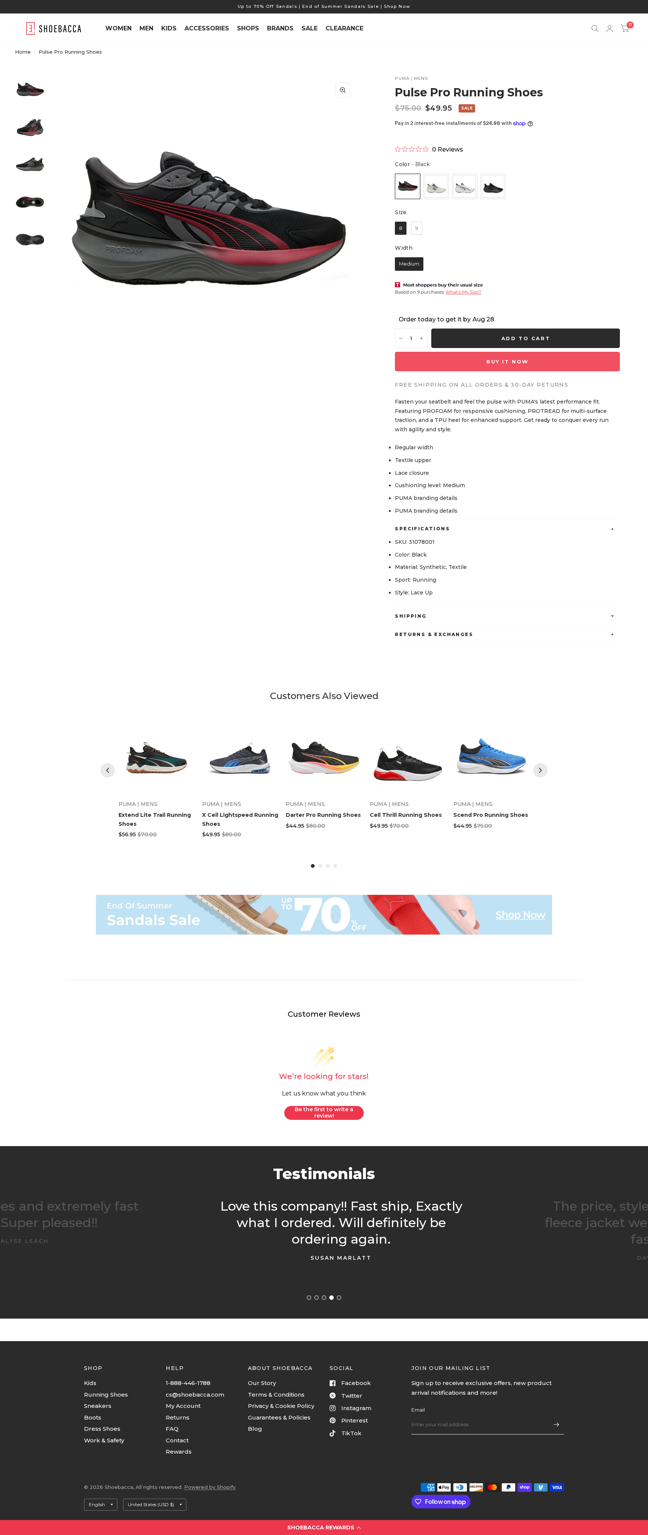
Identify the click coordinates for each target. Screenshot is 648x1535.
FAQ (172, 1428)
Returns (177, 1417)
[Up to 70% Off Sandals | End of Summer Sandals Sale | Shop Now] (324, 6)
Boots (92, 1417)
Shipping (410, 616)
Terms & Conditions (276, 1394)
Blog (255, 1428)
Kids (90, 1382)
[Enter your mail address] (556, 1424)
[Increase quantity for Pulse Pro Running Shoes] (421, 338)
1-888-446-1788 (188, 1382)
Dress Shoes (102, 1428)
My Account (183, 1405)
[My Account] (609, 29)
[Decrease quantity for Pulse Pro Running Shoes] (400, 338)
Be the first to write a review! (324, 1112)
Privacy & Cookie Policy (281, 1405)
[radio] (407, 186)
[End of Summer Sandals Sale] (324, 915)
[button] (324, 1527)
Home (23, 52)
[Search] (595, 29)
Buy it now (507, 362)
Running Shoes (106, 1394)
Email (418, 1410)
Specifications (422, 528)
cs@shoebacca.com (195, 1394)
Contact (177, 1440)
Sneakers (97, 1405)
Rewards (179, 1451)
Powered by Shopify (210, 1487)
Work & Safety (104, 1440)
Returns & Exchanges (434, 634)
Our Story (262, 1382)
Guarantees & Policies (279, 1417)
